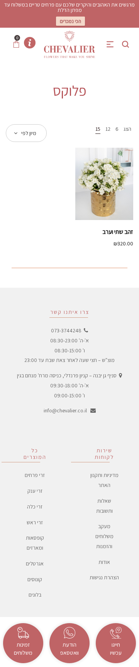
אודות (104, 562)
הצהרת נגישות (104, 577)
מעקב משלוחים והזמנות (104, 536)
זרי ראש (35, 522)
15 (97, 128)
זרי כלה (34, 506)
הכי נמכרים (70, 21)
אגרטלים (35, 563)
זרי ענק (34, 490)
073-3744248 (66, 330)
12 (107, 128)
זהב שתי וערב (117, 232)
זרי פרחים (35, 475)
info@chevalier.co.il (65, 410)
